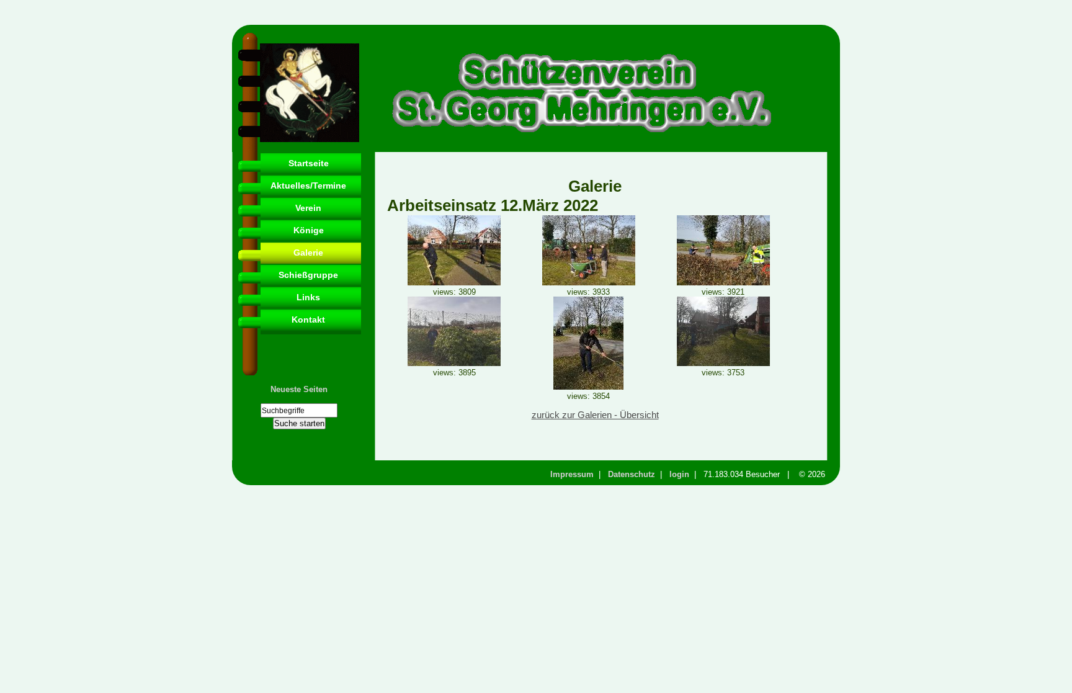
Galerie (308, 252)
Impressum (572, 474)
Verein (308, 208)
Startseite (308, 163)
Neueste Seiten (299, 389)
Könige (308, 230)
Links (308, 297)
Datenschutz (631, 474)
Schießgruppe (308, 275)
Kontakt (308, 319)
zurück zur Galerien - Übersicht (595, 415)
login (679, 474)
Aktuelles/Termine (308, 185)
